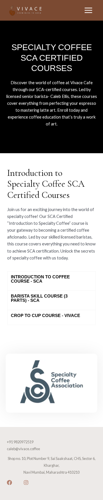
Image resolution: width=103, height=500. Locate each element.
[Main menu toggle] (88, 10)
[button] (51, 280)
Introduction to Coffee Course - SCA (40, 279)
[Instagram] (26, 482)
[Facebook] (9, 482)
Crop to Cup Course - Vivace (45, 315)
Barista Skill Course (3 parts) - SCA (39, 298)
